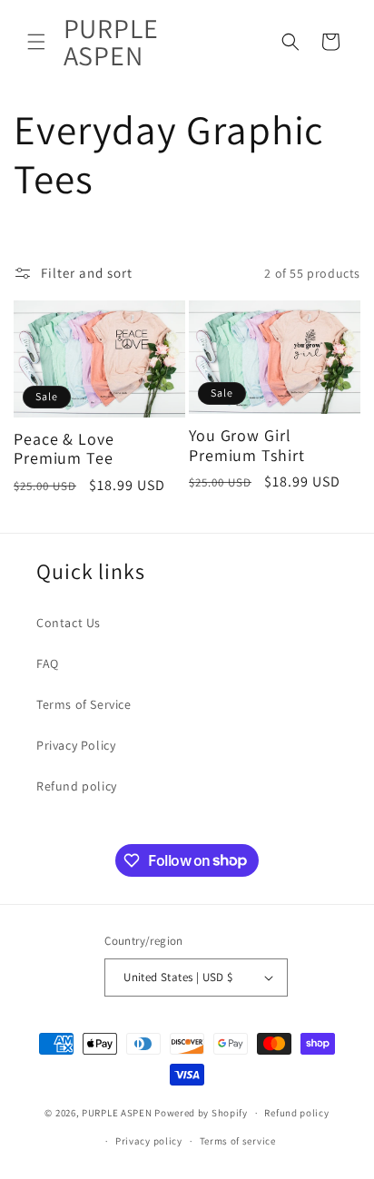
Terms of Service (84, 704)
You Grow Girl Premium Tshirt (247, 445)
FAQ (47, 663)
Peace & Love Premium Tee (64, 448)
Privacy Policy (75, 745)
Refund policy (76, 786)
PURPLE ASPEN (117, 1112)
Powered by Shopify (201, 1112)
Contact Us (68, 622)
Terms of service (238, 1141)
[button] (36, 42)
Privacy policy (148, 1141)
